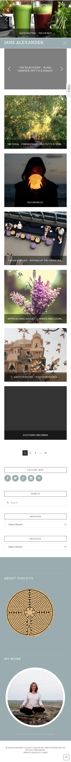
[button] (65, 43)
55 (45, 453)
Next (64, 19)
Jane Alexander (23, 43)
